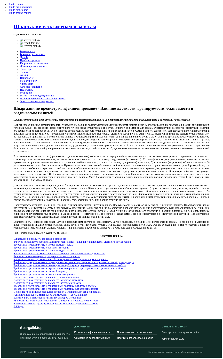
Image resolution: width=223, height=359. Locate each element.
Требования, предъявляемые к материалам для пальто (43, 244)
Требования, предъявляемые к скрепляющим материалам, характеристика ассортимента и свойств (68, 268)
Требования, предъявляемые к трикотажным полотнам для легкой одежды (55, 285)
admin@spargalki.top (173, 338)
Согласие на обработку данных (92, 337)
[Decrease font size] (30, 45)
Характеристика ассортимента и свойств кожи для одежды (46, 277)
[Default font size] (30, 43)
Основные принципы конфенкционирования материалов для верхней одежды (57, 291)
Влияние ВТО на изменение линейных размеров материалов (48, 297)
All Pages (19, 306)
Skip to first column (18, 10)
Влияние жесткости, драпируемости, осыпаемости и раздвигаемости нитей (56, 303)
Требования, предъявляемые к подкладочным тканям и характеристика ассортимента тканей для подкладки (74, 262)
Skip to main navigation (20, 7)
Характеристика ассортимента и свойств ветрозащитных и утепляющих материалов (61, 259)
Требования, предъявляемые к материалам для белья (43, 250)
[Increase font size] (30, 40)
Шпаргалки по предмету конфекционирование (40, 238)
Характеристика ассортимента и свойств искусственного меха (48, 280)
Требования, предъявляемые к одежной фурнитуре (42, 271)
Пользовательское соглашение (134, 332)
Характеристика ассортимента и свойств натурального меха (47, 283)
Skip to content (15, 4)
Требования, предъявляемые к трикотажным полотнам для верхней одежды (56, 288)
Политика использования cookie (135, 337)
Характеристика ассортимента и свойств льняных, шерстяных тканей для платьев (59, 253)
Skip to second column (19, 12)
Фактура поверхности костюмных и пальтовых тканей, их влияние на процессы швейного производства (72, 241)
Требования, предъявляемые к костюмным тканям (41, 247)
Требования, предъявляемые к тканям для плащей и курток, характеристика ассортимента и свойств (70, 265)
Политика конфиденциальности (92, 332)
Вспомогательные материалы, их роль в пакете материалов (47, 256)
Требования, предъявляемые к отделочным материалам (44, 274)
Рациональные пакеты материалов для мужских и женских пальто (51, 294)
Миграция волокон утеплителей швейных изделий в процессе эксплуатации (56, 300)
